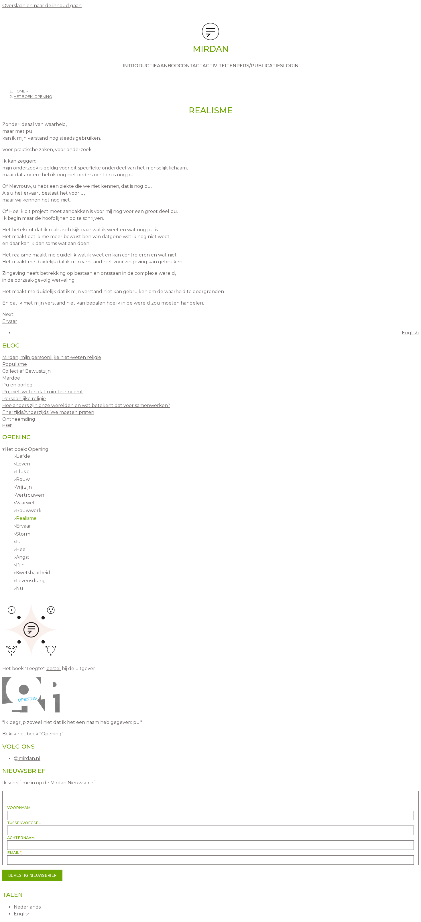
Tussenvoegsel (24, 823)
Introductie (140, 65)
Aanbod (168, 65)
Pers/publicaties (259, 65)
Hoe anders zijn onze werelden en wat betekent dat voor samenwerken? (86, 405)
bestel (53, 668)
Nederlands (27, 907)
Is (17, 541)
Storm (23, 534)
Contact (190, 65)
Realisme (26, 518)
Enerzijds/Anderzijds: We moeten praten (48, 412)
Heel (21, 549)
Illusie (22, 471)
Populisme (14, 364)
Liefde (23, 456)
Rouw (23, 479)
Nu (19, 588)
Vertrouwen (30, 495)
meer (7, 425)
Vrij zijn (24, 487)
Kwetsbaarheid (33, 572)
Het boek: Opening (33, 96)
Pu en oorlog (17, 385)
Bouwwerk (29, 510)
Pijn (20, 565)
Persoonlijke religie (24, 398)
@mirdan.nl (27, 758)
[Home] (210, 32)
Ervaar (9, 321)
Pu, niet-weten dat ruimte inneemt (42, 391)
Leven (23, 464)
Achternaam (21, 838)
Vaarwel (25, 503)
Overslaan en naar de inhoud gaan (42, 5)
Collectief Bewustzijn (26, 371)
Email (14, 852)
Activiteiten (219, 65)
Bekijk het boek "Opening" (32, 734)
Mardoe (11, 378)
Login (290, 65)
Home (19, 91)
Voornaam (18, 807)
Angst (22, 557)
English (410, 332)
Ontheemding (18, 419)
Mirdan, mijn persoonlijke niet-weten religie (51, 357)
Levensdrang (31, 580)
